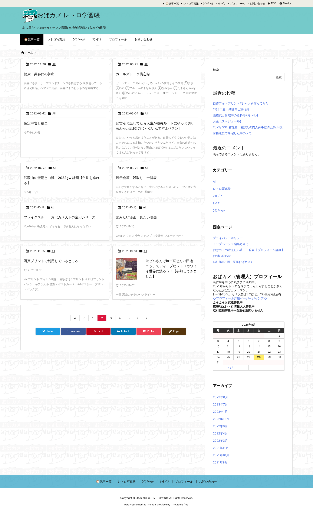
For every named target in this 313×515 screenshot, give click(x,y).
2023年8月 (220, 397)
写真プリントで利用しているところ (51, 261)
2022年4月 (220, 433)
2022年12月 (221, 419)
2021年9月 (220, 462)
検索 (216, 70)
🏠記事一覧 (172, 3)
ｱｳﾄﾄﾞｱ (221, 3)
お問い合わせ (257, 3)
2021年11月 (221, 448)
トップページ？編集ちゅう (231, 244)
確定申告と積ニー (37, 123)
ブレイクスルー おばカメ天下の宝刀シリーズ (59, 217)
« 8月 (231, 367)
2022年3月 (220, 440)
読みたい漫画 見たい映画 (136, 217)
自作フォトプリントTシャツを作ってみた (240, 103)
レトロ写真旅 (191, 3)
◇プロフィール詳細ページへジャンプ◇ (240, 298)
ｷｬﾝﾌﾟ (216, 203)
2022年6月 (220, 426)
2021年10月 (221, 455)
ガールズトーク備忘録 (133, 74)
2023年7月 (220, 404)
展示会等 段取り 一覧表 (136, 178)
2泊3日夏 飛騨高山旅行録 (231, 109)
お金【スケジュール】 (228, 121)
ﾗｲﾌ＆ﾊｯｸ (208, 3)
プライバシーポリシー (228, 238)
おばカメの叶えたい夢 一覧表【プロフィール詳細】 (248, 250)
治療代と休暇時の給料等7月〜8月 (235, 115)
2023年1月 (220, 411)
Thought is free (179, 504)
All (54, 64)
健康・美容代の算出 (39, 74)
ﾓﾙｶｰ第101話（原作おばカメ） (233, 262)
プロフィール (237, 3)
